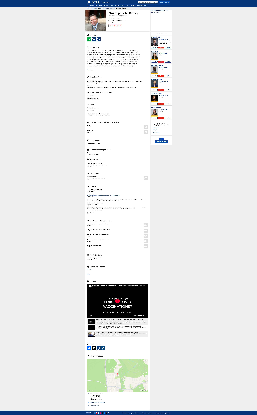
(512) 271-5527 (163, 81)
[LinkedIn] (95, 413)
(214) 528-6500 (163, 53)
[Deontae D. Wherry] (154, 69)
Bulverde (155, 129)
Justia (88, 8)
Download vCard (94, 405)
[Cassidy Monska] (154, 112)
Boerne (154, 130)
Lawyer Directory (94, 8)
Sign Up (167, 2)
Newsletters (133, 5)
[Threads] (102, 413)
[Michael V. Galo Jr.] (154, 41)
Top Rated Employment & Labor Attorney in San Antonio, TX (103, 195)
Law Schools (117, 5)
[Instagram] (100, 413)
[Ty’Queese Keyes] (154, 98)
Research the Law (108, 5)
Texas (100, 8)
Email (161, 47)
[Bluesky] (104, 413)
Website (89, 270)
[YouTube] (96, 413)
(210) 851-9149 (163, 39)
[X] (106, 413)
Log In (161, 2)
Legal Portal (133, 413)
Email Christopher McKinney (97, 402)
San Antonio (112, 8)
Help (143, 413)
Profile (168, 47)
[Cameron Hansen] (154, 83)
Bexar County (106, 8)
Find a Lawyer (90, 5)
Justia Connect (125, 413)
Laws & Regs (125, 5)
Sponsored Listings (161, 34)
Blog (88, 274)
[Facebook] (98, 413)
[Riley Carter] (154, 55)
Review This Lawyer (115, 25)
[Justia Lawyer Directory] (93, 2)
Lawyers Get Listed (161, 141)
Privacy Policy (157, 413)
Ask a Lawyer (98, 5)
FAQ (161, 139)
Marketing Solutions (142, 5)
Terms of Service (149, 413)
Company (138, 413)
